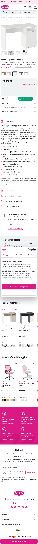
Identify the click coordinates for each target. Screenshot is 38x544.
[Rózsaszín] (11, 400)
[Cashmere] (9, 73)
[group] (19, 38)
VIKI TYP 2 (10, 180)
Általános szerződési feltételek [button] (11, 524)
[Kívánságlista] (25, 7)
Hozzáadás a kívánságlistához (36, 47)
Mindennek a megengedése (19, 286)
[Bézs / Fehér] (20, 400)
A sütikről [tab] (31, 255)
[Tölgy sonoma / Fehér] (26, 73)
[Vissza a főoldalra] (5, 7)
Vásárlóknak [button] (5, 519)
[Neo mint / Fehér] (23, 400)
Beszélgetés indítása (15, 228)
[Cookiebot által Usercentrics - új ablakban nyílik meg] (28, 249)
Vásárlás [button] (4, 514)
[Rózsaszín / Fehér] (26, 400)
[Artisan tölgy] (3, 73)
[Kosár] (30, 7)
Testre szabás (18, 293)
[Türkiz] (16, 400)
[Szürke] (14, 400)
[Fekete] (5, 400)
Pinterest (23, 507)
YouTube (19, 507)
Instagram (15, 507)
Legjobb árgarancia (29, 84)
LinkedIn (26, 507)
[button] (19, 99)
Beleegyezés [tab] (7, 255)
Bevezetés (4, 17)
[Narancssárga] (8, 400)
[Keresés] (3, 12)
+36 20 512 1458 (15, 224)
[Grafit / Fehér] (20, 73)
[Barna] (2, 400)
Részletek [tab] (19, 255)
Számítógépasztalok (21, 17)
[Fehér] (15, 73)
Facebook (12, 507)
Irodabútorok (11, 17)
